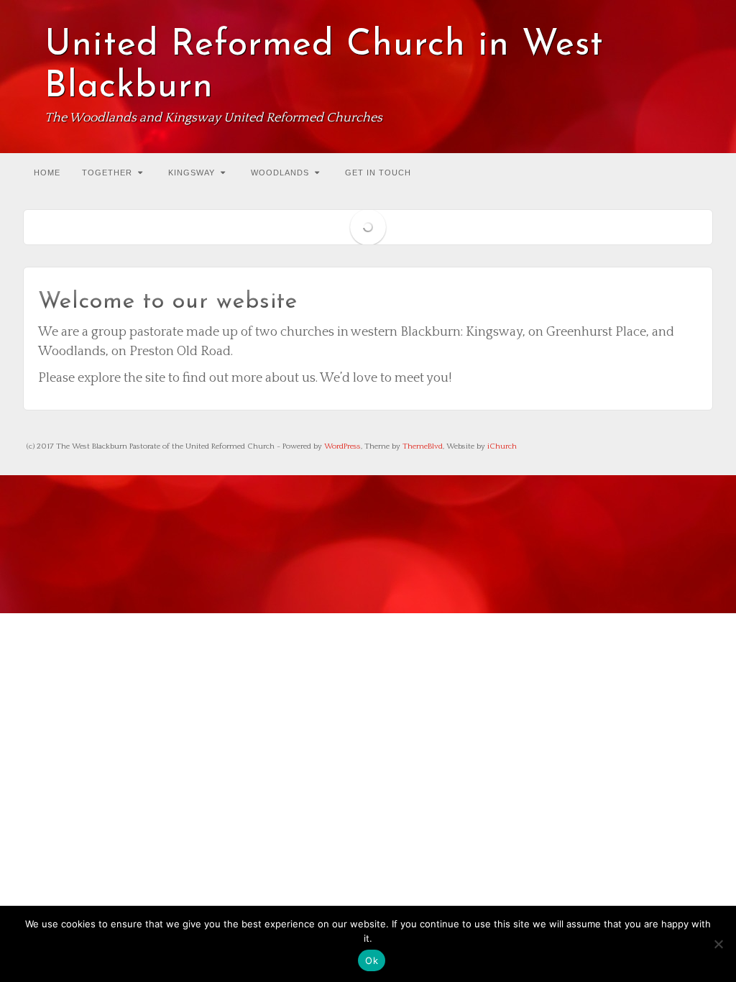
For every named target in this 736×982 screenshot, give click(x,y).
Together (107, 172)
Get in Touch (378, 172)
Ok (371, 960)
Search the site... (700, 171)
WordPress (342, 446)
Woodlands (280, 172)
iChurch (502, 446)
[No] (718, 944)
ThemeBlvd (422, 446)
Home (47, 172)
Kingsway (191, 172)
